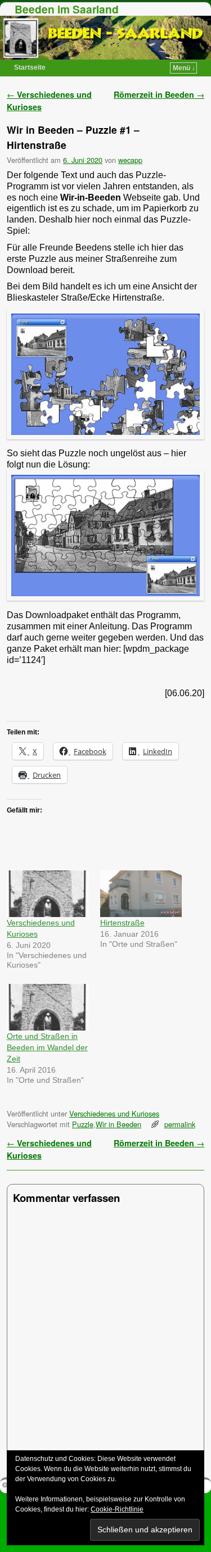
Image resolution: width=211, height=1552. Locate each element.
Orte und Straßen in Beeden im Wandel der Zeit (47, 1047)
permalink (179, 1124)
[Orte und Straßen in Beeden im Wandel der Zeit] (48, 1007)
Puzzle (82, 1124)
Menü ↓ (184, 68)
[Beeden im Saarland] (105, 38)
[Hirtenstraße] (141, 893)
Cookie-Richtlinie (117, 1509)
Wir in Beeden (118, 1124)
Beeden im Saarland (67, 9)
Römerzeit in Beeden (159, 94)
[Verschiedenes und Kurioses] (48, 893)
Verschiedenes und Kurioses (114, 1113)
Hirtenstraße (122, 922)
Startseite (30, 67)
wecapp (130, 160)
